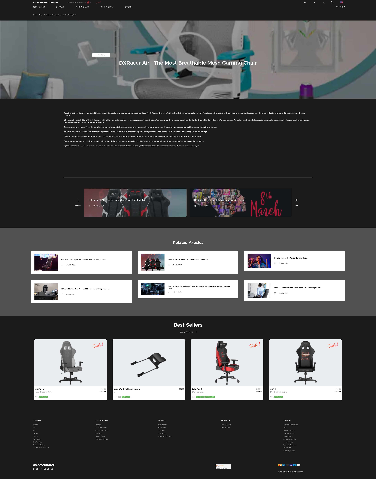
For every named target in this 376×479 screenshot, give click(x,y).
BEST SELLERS (39, 7)
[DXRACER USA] (45, 2)
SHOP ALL (60, 7)
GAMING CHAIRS (82, 7)
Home (34, 15)
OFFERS (128, 7)
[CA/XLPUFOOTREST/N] (149, 362)
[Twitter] (34, 469)
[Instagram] (45, 469)
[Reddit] (52, 469)
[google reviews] (223, 466)
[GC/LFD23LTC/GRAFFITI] (305, 362)
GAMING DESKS (107, 7)
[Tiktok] (49, 469)
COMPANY (340, 7)
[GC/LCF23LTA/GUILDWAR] (227, 362)
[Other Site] (341, 2)
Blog (40, 15)
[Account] (324, 2)
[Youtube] (38, 469)
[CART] (332, 2)
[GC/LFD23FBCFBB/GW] (70, 362)
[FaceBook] (42, 469)
